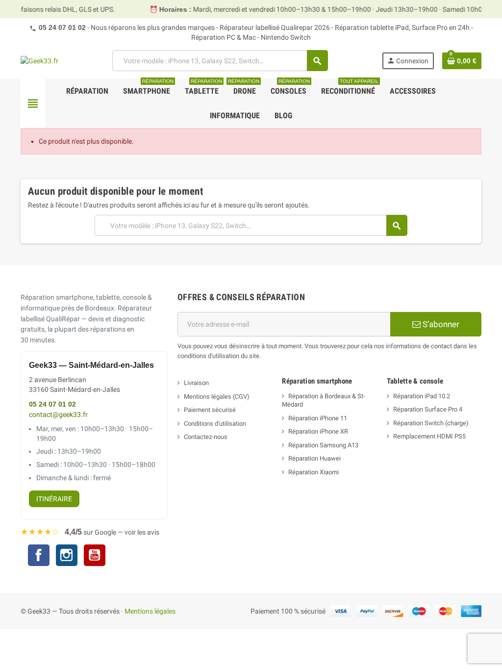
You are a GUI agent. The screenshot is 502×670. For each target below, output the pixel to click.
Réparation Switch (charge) (431, 423)
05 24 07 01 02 (62, 27)
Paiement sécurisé (210, 409)
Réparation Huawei (314, 458)
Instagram (66, 556)
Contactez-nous (205, 436)
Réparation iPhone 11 (317, 418)
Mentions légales (150, 611)
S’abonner (440, 324)
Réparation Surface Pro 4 (427, 409)
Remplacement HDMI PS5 (429, 436)
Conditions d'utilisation (215, 423)
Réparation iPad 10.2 (421, 396)
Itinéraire (54, 499)
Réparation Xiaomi (313, 472)
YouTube (94, 556)
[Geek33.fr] (39, 60)
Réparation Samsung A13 (323, 445)
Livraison (196, 383)
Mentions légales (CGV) (217, 396)
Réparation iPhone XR (318, 431)
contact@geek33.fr (58, 415)
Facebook (39, 555)
